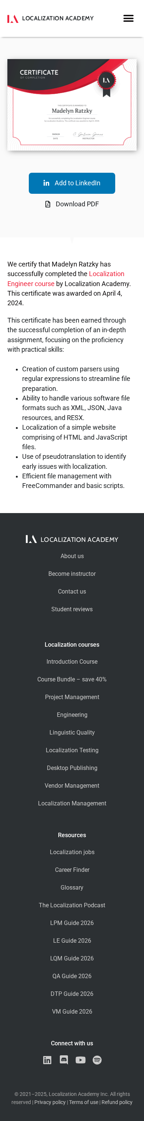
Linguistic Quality (72, 732)
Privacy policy (50, 1102)
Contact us (72, 591)
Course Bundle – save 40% (72, 679)
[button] (128, 18)
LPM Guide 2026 (72, 922)
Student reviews (72, 609)
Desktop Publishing (72, 767)
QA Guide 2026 (72, 976)
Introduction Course (72, 661)
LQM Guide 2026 (72, 958)
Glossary (72, 887)
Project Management (72, 697)
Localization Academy (57, 18)
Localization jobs (72, 852)
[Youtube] (80, 1060)
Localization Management (72, 803)
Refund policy (117, 1102)
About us (72, 556)
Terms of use (83, 1102)
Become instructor (72, 573)
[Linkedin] (47, 1060)
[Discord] (63, 1060)
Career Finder (72, 869)
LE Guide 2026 (72, 940)
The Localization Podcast (72, 905)
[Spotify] (97, 1060)
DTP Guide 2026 (72, 993)
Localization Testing (72, 750)
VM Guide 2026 (72, 1011)
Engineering (72, 714)
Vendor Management (72, 785)
